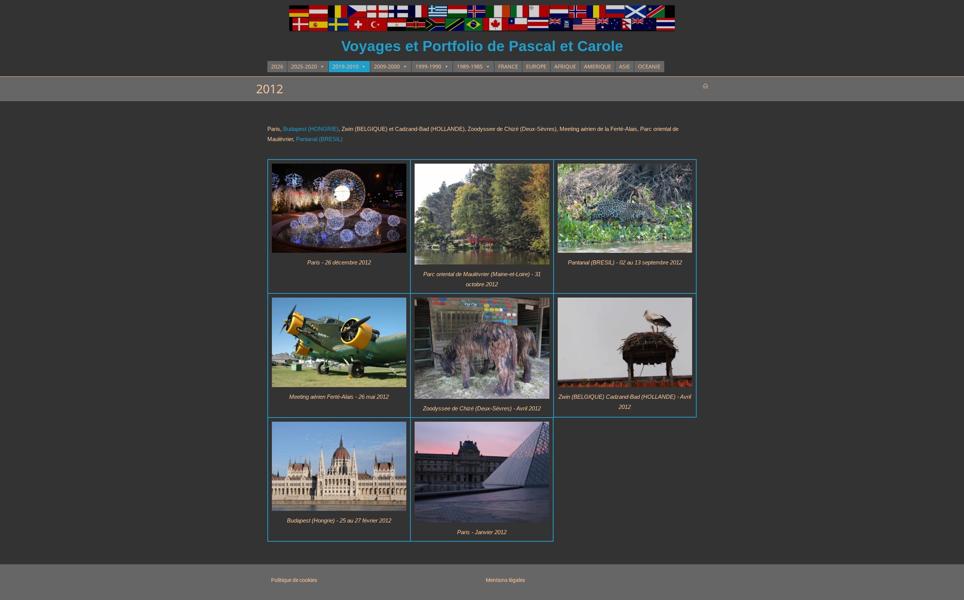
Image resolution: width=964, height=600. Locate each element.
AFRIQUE (565, 66)
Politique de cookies (294, 580)
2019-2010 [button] (345, 66)
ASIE (624, 66)
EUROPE (536, 66)
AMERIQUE (597, 66)
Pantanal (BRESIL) (319, 139)
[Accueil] (705, 86)
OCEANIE (649, 66)
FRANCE (508, 66)
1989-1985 (470, 66)
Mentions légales (505, 580)
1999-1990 (428, 66)
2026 (277, 66)
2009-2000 (387, 66)
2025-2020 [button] (304, 66)
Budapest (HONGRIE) (311, 129)
